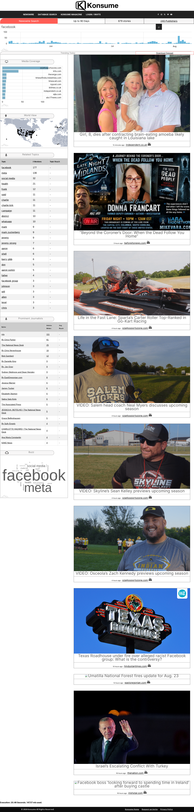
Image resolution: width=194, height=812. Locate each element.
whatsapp (7, 221)
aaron (5, 248)
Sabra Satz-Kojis (9, 399)
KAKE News (7, 443)
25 (47, 345)
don (3, 264)
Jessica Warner (8, 383)
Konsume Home (132, 809)
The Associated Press (11, 404)
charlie (5, 200)
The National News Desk (13, 345)
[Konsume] (97, 6)
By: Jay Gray (7, 367)
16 (47, 350)
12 (47, 356)
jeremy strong (9, 243)
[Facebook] (158, 14)
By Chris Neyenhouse (11, 350)
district (5, 216)
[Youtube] (171, 14)
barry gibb (7, 259)
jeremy (5, 237)
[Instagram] (161, 14)
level (4, 302)
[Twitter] (164, 14)
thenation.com (135, 773)
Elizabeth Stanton (9, 394)
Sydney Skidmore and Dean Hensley (18, 372)
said (4, 194)
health (5, 183)
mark (4, 227)
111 (48, 334)
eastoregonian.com (135, 682)
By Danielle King (9, 361)
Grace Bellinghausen (11, 418)
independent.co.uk (136, 145)
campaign (7, 210)
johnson (6, 286)
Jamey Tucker (8, 388)
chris (4, 307)
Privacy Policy (166, 809)
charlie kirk (7, 205)
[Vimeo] (168, 14)
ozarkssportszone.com (135, 328)
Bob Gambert (8, 356)
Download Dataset (164, 53)
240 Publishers (168, 21)
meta (4, 173)
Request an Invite (150, 809)
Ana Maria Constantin (11, 437)
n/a (3, 334)
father (5, 275)
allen (4, 297)
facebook (6, 167)
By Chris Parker (9, 340)
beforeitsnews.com (135, 243)
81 (47, 340)
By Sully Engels (8, 423)
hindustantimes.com (135, 666)
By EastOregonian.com (12, 377)
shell (4, 254)
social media (8, 178)
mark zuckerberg (11, 232)
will (3, 291)
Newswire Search (29, 21)
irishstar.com (135, 793)
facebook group (10, 281)
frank (4, 189)
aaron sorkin (8, 270)
